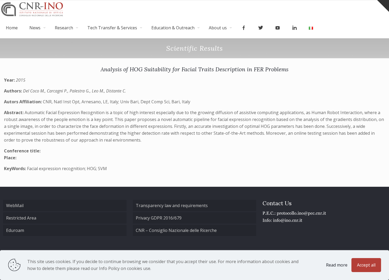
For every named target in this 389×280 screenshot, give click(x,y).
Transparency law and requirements (172, 205)
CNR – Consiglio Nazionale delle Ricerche (176, 230)
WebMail (15, 205)
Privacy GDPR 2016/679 (159, 218)
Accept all (366, 265)
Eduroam (15, 230)
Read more (336, 265)
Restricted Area (21, 218)
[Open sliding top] (383, 6)
